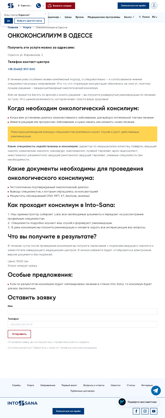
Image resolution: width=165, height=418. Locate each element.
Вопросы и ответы (93, 385)
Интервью (147, 385)
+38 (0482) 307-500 (21, 69)
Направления (47, 385)
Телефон (13, 318)
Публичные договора (82, 391)
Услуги (27, 27)
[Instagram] (145, 411)
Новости (115, 385)
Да (8, 21)
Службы (16, 385)
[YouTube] (153, 411)
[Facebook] (136, 411)
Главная (13, 27)
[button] (25, 5)
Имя (10, 306)
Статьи (131, 385)
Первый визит (69, 385)
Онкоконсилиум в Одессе (51, 27)
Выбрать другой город (29, 21)
